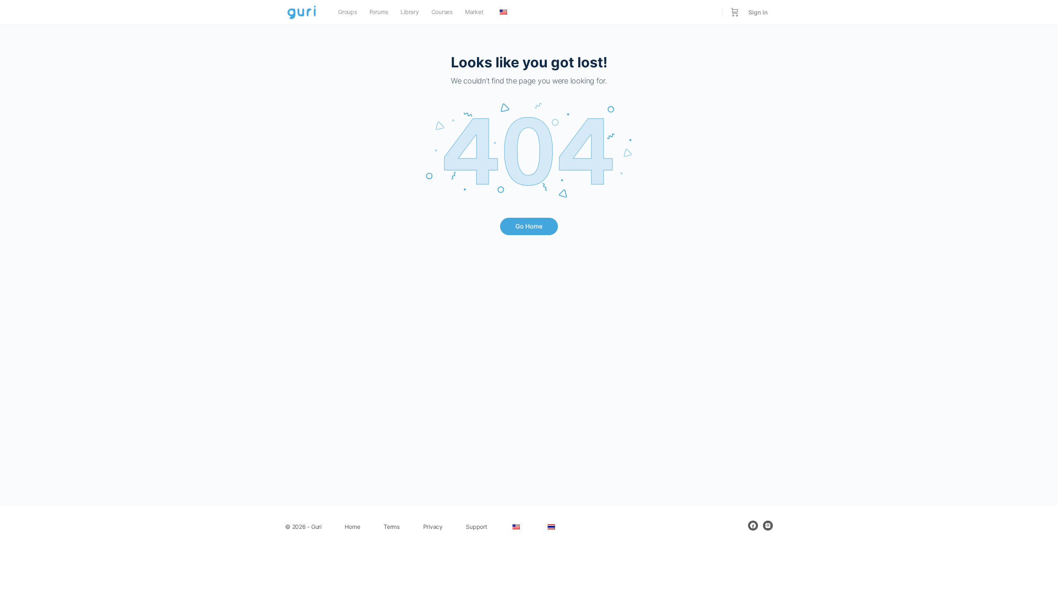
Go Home (529, 226)
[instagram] (768, 526)
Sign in (758, 12)
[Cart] (734, 12)
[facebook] (753, 526)
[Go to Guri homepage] (302, 12)
